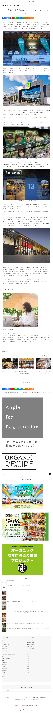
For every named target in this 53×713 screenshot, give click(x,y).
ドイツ (48, 392)
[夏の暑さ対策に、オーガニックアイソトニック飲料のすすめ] (10, 363)
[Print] (28, 18)
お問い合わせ (43, 697)
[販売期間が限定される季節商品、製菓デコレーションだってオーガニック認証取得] (43, 363)
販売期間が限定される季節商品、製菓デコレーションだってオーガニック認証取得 (43, 373)
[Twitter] (8, 18)
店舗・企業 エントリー (9, 697)
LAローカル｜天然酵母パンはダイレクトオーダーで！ (26, 372)
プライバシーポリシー (33, 699)
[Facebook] (4, 18)
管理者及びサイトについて (20, 699)
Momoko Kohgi (41, 392)
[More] (32, 18)
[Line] (16, 18)
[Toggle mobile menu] (50, 5)
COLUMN (19, 392)
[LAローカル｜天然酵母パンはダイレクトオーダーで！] (26, 363)
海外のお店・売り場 (28, 392)
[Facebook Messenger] (20, 18)
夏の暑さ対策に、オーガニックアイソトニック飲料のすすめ (9, 372)
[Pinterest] (12, 18)
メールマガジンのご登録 (33, 697)
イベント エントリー (21, 697)
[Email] (24, 18)
